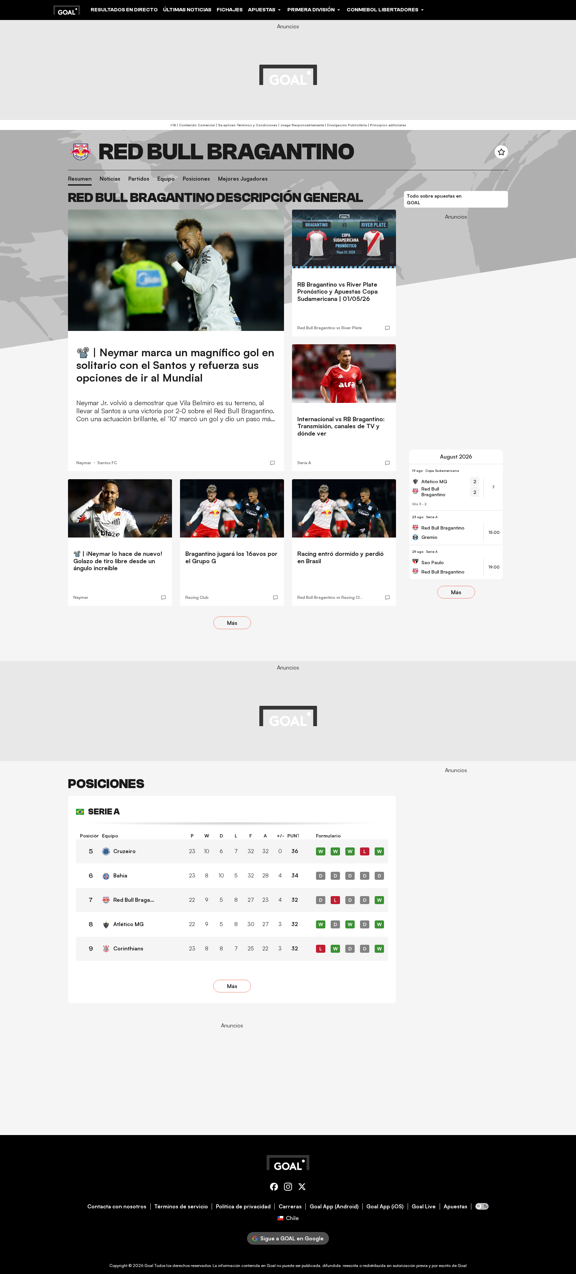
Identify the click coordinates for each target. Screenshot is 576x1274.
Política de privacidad (243, 1206)
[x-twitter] (302, 1187)
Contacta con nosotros (116, 1206)
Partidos (138, 179)
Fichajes (230, 10)
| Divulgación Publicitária (345, 125)
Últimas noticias (187, 10)
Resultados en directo (124, 10)
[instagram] (288, 1187)
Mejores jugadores (243, 179)
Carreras (290, 1206)
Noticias (110, 179)
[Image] (176, 270)
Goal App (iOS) (385, 1206)
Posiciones (196, 179)
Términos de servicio (181, 1206)
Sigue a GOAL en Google (292, 1238)
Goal (148, 1265)
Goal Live (424, 1206)
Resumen (80, 179)
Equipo (166, 179)
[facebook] (274, 1187)
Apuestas (455, 1206)
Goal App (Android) (334, 1206)
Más (232, 623)
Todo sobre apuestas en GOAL (434, 199)
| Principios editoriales (386, 125)
